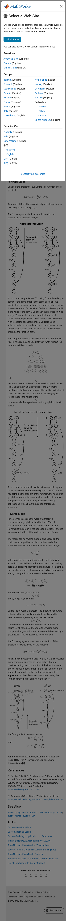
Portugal (39, 93)
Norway (39, 84)
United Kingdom (43, 120)
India (6, 136)
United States (10, 67)
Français (41, 115)
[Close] (61, 6)
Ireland (7, 106)
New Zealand (10, 141)
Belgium (8, 80)
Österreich (40, 88)
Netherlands (41, 80)
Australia (8, 132)
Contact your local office (33, 174)
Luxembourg (10, 115)
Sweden (39, 97)
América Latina (11, 58)
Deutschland (10, 88)
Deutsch (41, 106)
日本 (6, 159)
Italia (6, 111)
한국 (6, 163)
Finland (7, 97)
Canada (7, 63)
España (7, 93)
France (7, 102)
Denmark (8, 84)
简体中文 (10, 150)
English (41, 111)
